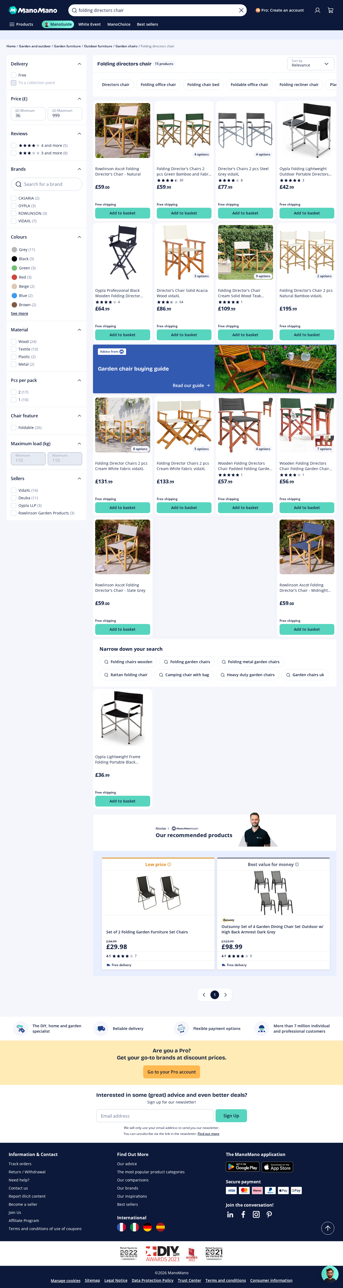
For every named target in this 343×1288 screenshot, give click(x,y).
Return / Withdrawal (27, 1171)
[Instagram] (256, 1214)
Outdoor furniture (98, 46)
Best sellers (127, 1204)
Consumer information (271, 1280)
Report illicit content (27, 1196)
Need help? (19, 1180)
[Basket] (330, 10)
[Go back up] (327, 1228)
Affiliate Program (24, 1220)
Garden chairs (126, 46)
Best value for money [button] (271, 864)
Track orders (20, 1163)
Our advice (127, 1163)
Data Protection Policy (153, 1280)
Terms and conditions (226, 1280)
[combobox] (310, 63)
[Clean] (241, 10)
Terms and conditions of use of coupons (45, 1228)
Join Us (15, 1212)
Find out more (208, 1133)
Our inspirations (132, 1196)
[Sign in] (317, 10)
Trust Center (189, 1280)
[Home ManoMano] (34, 10)
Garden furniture (67, 46)
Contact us (18, 1188)
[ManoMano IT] (134, 1227)
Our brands (127, 1188)
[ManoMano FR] (121, 1227)
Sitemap (92, 1280)
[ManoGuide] (330, 1274)
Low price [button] (155, 864)
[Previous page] (204, 994)
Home (11, 46)
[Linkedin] (230, 1214)
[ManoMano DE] (147, 1227)
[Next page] (225, 994)
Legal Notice (115, 1280)
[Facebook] (243, 1214)
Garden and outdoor (35, 46)
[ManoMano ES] (160, 1227)
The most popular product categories (151, 1171)
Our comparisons (133, 1180)
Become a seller (23, 1204)
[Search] (74, 10)
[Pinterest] (269, 1214)
